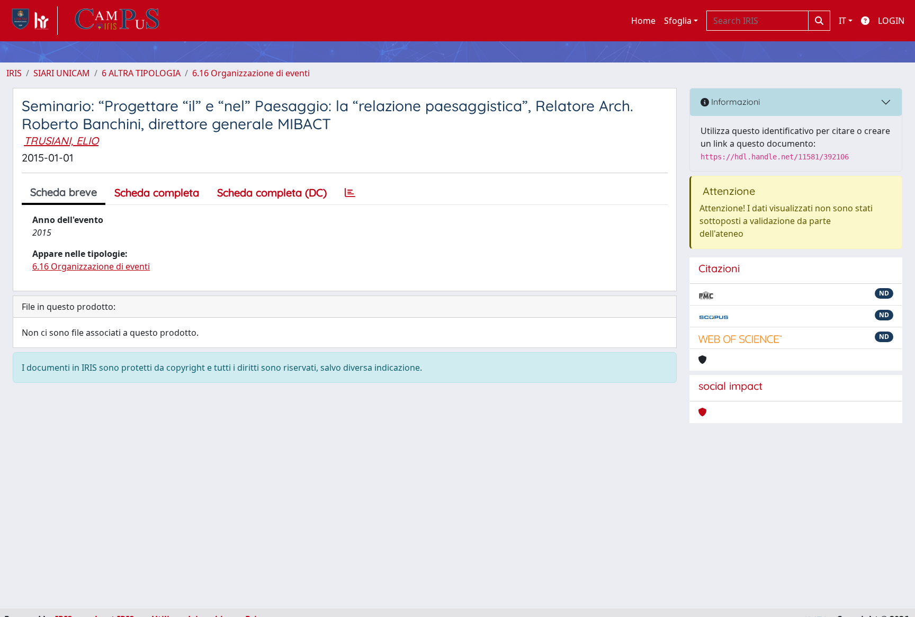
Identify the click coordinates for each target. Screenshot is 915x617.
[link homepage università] (117, 20)
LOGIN (891, 20)
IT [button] (842, 20)
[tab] (350, 193)
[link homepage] (32, 20)
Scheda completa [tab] (156, 192)
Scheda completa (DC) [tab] (272, 192)
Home (643, 20)
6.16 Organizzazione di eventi (251, 73)
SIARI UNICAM (61, 73)
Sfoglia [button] (678, 20)
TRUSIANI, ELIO (61, 140)
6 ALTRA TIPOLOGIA (141, 73)
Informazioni (734, 101)
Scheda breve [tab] (63, 192)
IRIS (14, 73)
